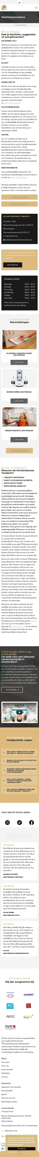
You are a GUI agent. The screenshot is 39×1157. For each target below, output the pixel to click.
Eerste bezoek (7, 1070)
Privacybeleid (6, 1091)
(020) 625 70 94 (10, 236)
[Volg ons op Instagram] (7, 822)
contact (33, 621)
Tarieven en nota (8, 1098)
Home (14, 25)
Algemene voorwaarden (11, 1087)
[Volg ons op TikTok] (19, 822)
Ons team (5, 1062)
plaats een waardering (24, 1052)
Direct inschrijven (19, 204)
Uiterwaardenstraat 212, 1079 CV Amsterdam (19, 1126)
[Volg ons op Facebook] (31, 822)
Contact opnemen (19, 197)
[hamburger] (36, 7)
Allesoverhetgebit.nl (12, 103)
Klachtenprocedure (9, 1102)
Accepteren (22, 1148)
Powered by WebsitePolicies (15, 1152)
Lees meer (19, 1144)
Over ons (5, 1066)
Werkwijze (5, 1073)
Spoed (4, 1094)
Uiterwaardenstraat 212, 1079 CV (16, 232)
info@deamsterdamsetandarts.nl (17, 240)
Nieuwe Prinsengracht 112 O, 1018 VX (18, 225)
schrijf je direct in (18, 626)
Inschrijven (12, 265)
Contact (4, 1077)
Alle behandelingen (19, 451)
